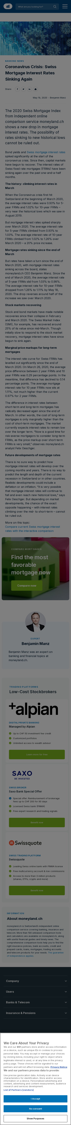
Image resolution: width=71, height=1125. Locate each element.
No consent (35, 1108)
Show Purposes (35, 1118)
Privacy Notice (58, 1067)
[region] (35, 1079)
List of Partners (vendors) (19, 1090)
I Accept (35, 1098)
